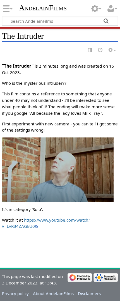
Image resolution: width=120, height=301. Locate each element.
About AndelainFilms (53, 293)
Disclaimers (89, 293)
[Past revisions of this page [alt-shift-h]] (100, 50)
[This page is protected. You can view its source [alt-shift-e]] (90, 50)
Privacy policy (15, 293)
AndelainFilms (43, 7)
